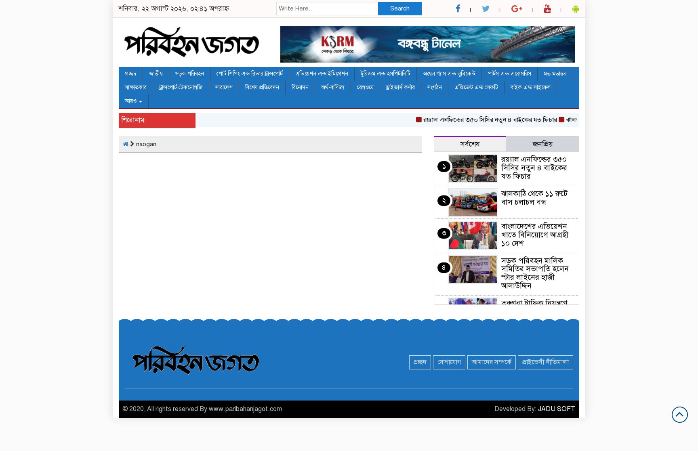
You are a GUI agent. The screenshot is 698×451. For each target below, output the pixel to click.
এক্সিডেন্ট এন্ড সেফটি (476, 87)
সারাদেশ (224, 87)
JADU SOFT (556, 409)
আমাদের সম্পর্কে (491, 362)
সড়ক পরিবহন (189, 73)
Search (400, 8)
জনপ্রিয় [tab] (543, 144)
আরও (131, 101)
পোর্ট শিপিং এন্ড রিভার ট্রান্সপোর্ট (250, 73)
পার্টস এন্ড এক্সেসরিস (509, 73)
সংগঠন (434, 87)
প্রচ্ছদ (131, 73)
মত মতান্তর (555, 73)
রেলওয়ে (365, 87)
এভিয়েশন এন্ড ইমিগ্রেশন (321, 73)
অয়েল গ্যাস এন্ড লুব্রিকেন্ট (449, 73)
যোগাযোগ (449, 362)
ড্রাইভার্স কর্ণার (400, 87)
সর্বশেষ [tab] (470, 144)
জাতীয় (156, 73)
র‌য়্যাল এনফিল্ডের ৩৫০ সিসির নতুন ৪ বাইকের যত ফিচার (484, 120)
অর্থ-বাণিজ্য (333, 87)
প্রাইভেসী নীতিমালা (545, 362)
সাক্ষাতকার (136, 87)
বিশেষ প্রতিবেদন (262, 87)
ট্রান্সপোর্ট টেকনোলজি (181, 87)
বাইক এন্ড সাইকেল (531, 87)
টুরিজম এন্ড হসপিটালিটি (385, 73)
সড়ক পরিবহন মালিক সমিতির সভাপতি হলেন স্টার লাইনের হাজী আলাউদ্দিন (535, 273)
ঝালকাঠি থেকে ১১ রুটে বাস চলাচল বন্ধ (534, 198)
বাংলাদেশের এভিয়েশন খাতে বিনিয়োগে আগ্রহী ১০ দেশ (534, 235)
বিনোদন (300, 87)
